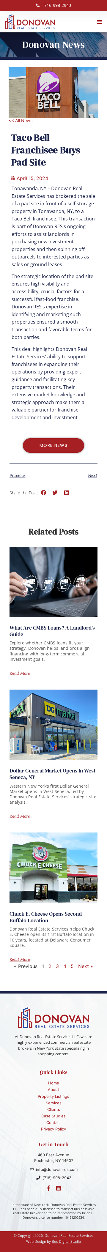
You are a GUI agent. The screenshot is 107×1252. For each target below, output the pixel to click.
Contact (53, 1122)
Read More (20, 673)
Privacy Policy (53, 1129)
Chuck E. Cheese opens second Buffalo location (46, 917)
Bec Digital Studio (66, 1241)
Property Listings (53, 1096)
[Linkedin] (58, 1188)
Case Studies (53, 1116)
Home (53, 1083)
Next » (85, 966)
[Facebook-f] (48, 1188)
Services (54, 1102)
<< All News (21, 120)
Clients (53, 1109)
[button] (99, 21)
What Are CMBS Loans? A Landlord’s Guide (52, 631)
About (53, 1089)
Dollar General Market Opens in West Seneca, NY (52, 774)
